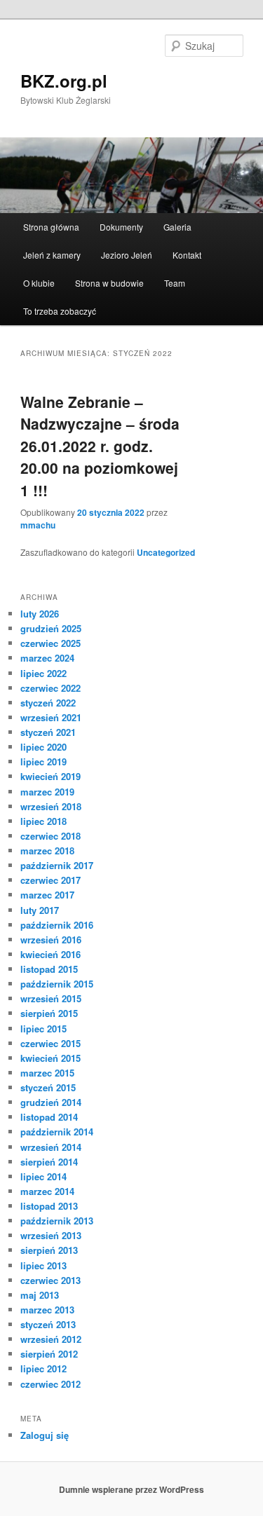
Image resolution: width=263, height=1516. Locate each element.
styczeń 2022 (48, 702)
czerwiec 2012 (50, 1384)
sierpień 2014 (49, 1161)
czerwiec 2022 (50, 688)
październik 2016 (56, 924)
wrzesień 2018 (50, 806)
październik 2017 (56, 865)
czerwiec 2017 (50, 880)
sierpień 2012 (49, 1353)
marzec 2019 (47, 791)
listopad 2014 (49, 1117)
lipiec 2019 (43, 761)
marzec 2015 (47, 1072)
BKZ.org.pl (63, 81)
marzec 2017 (47, 894)
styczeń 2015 (48, 1087)
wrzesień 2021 (50, 717)
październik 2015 (56, 983)
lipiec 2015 (43, 1028)
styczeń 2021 (48, 732)
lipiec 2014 (43, 1176)
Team (174, 283)
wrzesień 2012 (50, 1339)
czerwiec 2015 (50, 1043)
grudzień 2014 (50, 1102)
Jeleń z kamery (52, 255)
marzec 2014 (47, 1191)
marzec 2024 (47, 657)
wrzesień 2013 (50, 1235)
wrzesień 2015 (50, 998)
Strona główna (51, 227)
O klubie (39, 283)
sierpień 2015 (49, 1013)
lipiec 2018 (43, 821)
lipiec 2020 (43, 746)
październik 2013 (56, 1220)
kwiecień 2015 (50, 1058)
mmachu (37, 525)
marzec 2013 (47, 1309)
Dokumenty (121, 227)
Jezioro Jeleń (126, 255)
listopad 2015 (49, 969)
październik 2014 (56, 1131)
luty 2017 (39, 910)
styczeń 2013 (48, 1324)
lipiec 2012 (43, 1368)
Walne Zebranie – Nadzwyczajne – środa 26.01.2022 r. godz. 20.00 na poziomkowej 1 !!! (100, 445)
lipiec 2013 (43, 1265)
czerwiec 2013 (50, 1280)
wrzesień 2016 (50, 939)
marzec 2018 (47, 850)
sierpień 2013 (49, 1250)
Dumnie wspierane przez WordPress (131, 1489)
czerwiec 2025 (50, 643)
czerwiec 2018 (50, 835)
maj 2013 (39, 1295)
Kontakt (187, 255)
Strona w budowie (109, 283)
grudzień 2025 (50, 628)
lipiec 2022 (43, 673)
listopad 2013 (49, 1206)
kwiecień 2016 (50, 954)
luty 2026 (39, 613)
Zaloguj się (44, 1435)
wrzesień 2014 (50, 1147)
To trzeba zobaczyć (59, 311)
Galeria (177, 227)
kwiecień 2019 (50, 776)
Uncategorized (166, 552)
